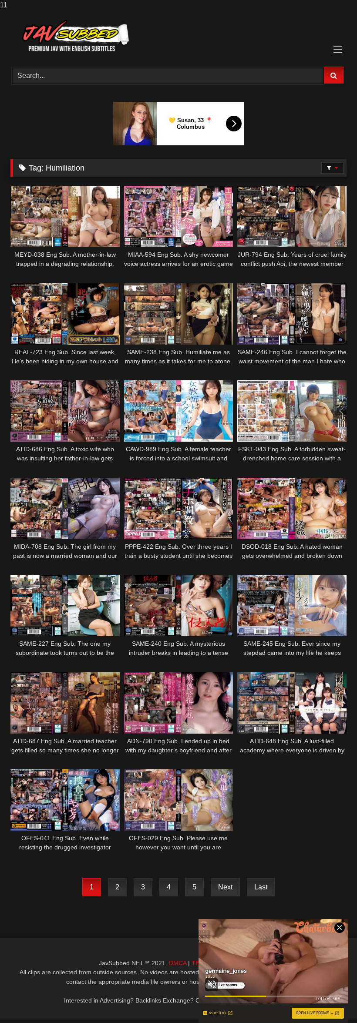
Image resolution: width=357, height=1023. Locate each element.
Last (260, 887)
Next (225, 887)
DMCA (177, 962)
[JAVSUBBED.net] (178, 35)
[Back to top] (330, 999)
